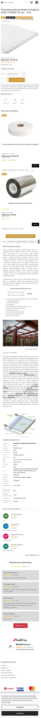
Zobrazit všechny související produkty (20, 236)
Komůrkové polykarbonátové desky (24, 443)
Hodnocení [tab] (33, 242)
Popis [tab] (4, 242)
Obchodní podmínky (6, 673)
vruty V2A (30, 388)
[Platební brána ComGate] (9, 688)
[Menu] (37, 2)
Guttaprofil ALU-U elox (15, 395)
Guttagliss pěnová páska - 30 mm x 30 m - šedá (15, 170)
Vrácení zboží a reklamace (8, 678)
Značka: (6, 21)
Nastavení (19, 707)
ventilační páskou (29, 375)
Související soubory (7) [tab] (21, 242)
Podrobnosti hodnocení (27, 19)
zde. (9, 702)
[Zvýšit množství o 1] (8, 79)
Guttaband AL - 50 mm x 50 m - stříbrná (12, 229)
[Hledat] (27, 2)
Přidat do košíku (18, 80)
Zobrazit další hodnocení (32, 555)
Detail (35, 165)
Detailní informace (6, 94)
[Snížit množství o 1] (8, 81)
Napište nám (4, 668)
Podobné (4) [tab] (10, 242)
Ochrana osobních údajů (8, 675)
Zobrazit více (20, 625)
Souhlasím (19, 713)
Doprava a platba (6, 670)
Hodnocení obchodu (20, 562)
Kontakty (3, 666)
